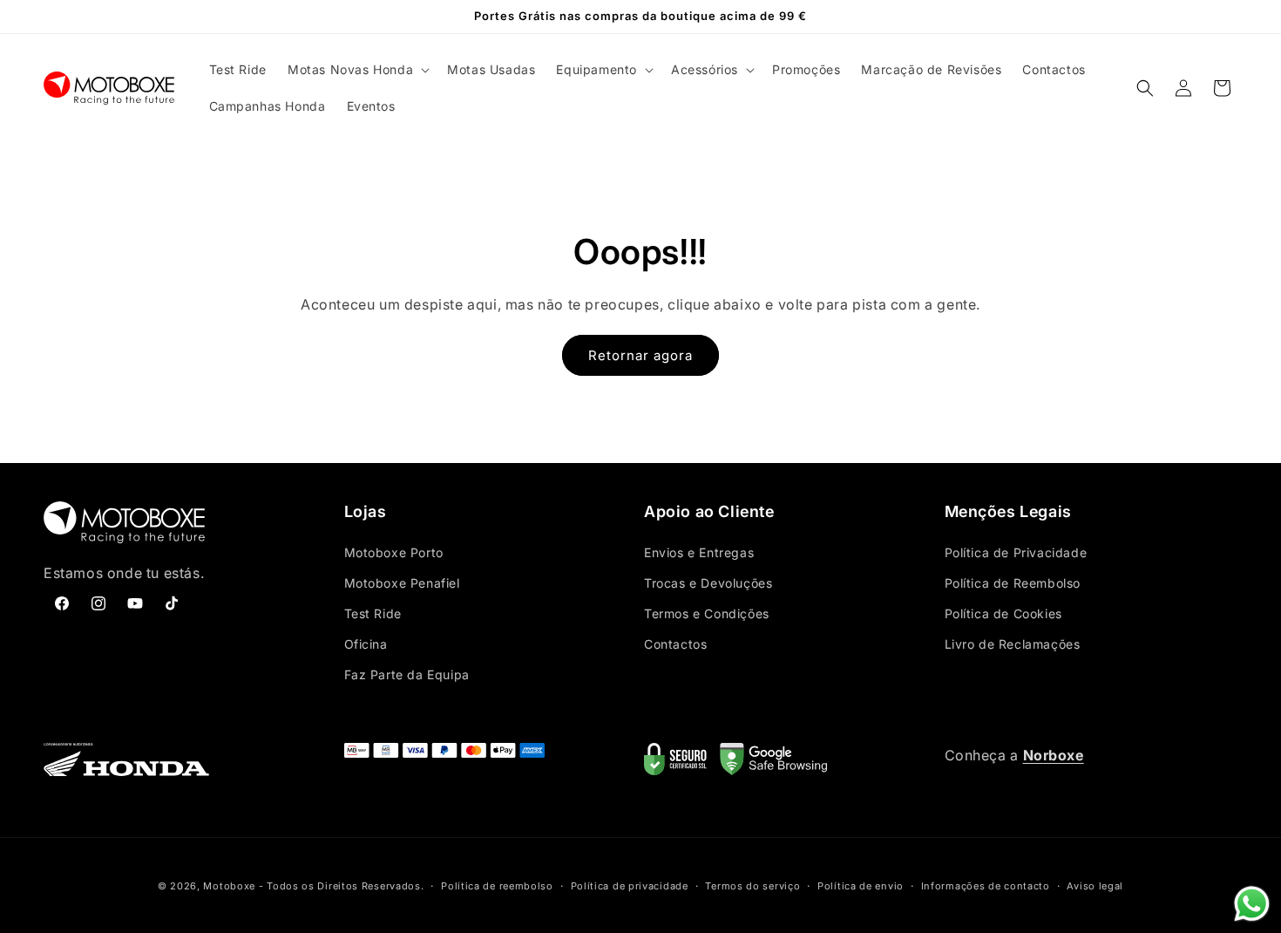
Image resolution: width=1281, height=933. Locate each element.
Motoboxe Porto (394, 552)
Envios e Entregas (699, 552)
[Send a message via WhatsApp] (1251, 903)
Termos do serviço (752, 886)
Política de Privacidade (1016, 552)
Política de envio (860, 886)
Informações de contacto (985, 886)
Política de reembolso (497, 886)
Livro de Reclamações (1013, 644)
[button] (357, 69)
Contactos (675, 644)
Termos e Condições (706, 613)
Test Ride (373, 613)
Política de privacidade (629, 886)
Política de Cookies (1003, 613)
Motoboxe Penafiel (402, 582)
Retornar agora (640, 355)
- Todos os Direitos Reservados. (341, 886)
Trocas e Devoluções (708, 582)
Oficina (366, 644)
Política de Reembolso (1013, 582)
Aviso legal (1095, 886)
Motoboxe (229, 886)
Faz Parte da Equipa (407, 674)
